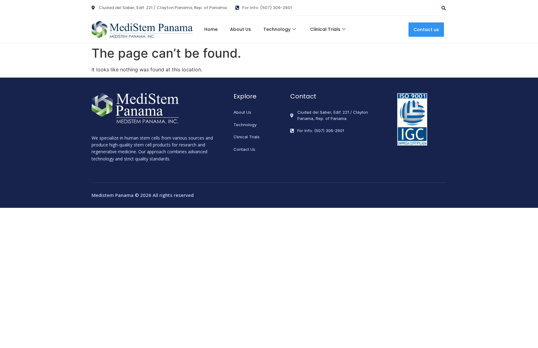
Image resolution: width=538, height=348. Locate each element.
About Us (240, 29)
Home (211, 29)
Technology (276, 29)
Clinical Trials (325, 29)
